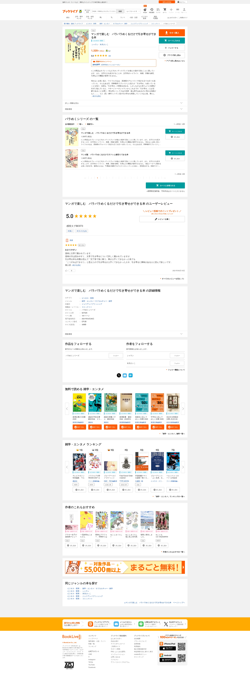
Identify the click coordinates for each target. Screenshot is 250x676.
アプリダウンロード (118, 644)
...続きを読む (96, 96)
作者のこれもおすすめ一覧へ (174, 551)
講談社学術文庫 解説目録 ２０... (95, 418)
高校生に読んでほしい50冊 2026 (141, 418)
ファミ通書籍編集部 (95, 481)
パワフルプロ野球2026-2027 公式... (94, 477)
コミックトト (87, 307)
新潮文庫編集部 (78, 422)
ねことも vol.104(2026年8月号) (162, 536)
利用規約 (137, 646)
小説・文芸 (134, 17)
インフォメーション (118, 654)
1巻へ (81, 124)
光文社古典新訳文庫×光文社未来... (172, 419)
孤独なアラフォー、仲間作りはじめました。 (101, 536)
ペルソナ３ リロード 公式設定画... (172, 477)
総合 (68, 17)
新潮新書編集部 (125, 422)
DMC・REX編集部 (110, 481)
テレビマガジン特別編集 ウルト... (79, 477)
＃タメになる (82, 231)
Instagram (91, 659)
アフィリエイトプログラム (120, 662)
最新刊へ (90, 124)
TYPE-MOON (124, 481)
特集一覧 (91, 644)
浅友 (71, 240)
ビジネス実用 (144, 17)
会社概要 (137, 638)
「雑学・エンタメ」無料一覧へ (173, 433)
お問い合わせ (115, 657)
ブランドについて (140, 641)
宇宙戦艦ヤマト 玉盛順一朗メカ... (142, 476)
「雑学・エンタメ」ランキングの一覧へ (169, 496)
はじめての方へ (172, 17)
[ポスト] (119, 375)
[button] (79, 427)
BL (101, 17)
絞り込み (87, 11)
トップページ (93, 638)
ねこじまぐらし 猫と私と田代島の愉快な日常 (132, 536)
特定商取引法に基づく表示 (143, 651)
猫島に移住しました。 (146, 535)
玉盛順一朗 (139, 481)
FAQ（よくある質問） (118, 651)
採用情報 (137, 644)
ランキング (92, 646)
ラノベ (122, 17)
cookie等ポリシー (140, 654)
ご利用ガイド (183, 17)
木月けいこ (104, 44)
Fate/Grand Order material (126, 476)
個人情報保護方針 (140, 649)
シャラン (95, 44)
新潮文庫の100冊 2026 (79, 418)
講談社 (90, 422)
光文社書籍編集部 (172, 422)
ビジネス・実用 (88, 298)
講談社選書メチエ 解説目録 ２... (110, 419)
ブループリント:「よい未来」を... (157, 476)
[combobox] (104, 11)
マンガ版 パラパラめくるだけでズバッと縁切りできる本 (104, 154)
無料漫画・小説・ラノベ (97, 641)
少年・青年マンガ (79, 17)
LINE (90, 654)
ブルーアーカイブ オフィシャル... (110, 477)
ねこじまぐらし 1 (116, 535)
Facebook (91, 667)
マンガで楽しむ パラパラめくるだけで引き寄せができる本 (105, 132)
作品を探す (115, 641)
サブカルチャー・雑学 (103, 301)
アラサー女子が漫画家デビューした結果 (71, 536)
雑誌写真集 (155, 17)
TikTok (90, 662)
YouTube (91, 664)
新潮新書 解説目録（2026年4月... (125, 419)
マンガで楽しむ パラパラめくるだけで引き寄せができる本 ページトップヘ (154, 602)
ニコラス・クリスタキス (159, 481)
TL (112, 17)
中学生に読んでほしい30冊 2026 (157, 418)
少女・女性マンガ (90, 17)
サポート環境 (115, 649)
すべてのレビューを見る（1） (173, 278)
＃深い (70, 231)
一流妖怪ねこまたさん (86, 535)
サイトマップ (138, 657)
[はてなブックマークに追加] (130, 377)
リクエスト (115, 659)
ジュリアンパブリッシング (92, 304)
